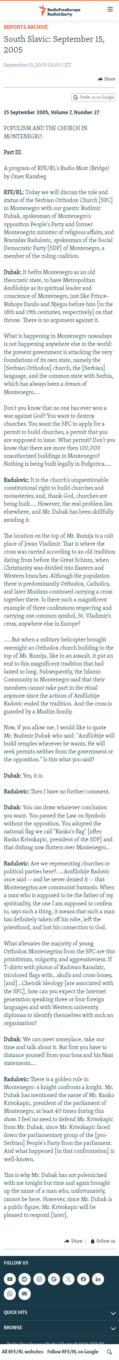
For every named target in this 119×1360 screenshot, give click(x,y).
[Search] (109, 1352)
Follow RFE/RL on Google (72, 1352)
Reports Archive (26, 27)
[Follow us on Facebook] (83, 1279)
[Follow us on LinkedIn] (98, 1279)
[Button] (107, 79)
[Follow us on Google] (54, 1279)
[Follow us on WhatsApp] (10, 1294)
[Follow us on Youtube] (10, 1279)
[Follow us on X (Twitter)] (69, 1279)
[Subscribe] (24, 1294)
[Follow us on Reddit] (24, 1279)
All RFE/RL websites (22, 1352)
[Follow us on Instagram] (39, 1279)
